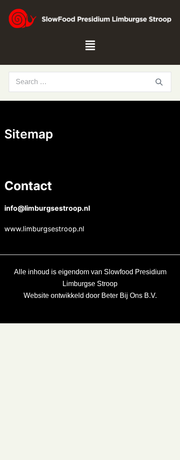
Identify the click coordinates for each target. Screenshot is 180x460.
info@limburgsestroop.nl (47, 208)
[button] (90, 46)
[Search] (159, 82)
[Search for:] (90, 81)
